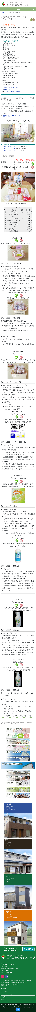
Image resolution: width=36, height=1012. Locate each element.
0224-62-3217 (11, 948)
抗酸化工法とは (9, 148)
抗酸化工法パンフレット (11, 150)
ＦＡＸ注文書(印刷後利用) (12, 92)
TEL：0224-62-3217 (6, 970)
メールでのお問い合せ (11, 87)
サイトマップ (5, 991)
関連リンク (4, 1000)
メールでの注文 (9, 89)
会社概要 (3, 988)
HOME (3, 12)
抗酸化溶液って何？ (10, 146)
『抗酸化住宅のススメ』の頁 (11, 116)
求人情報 (3, 997)
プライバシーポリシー (7, 994)
